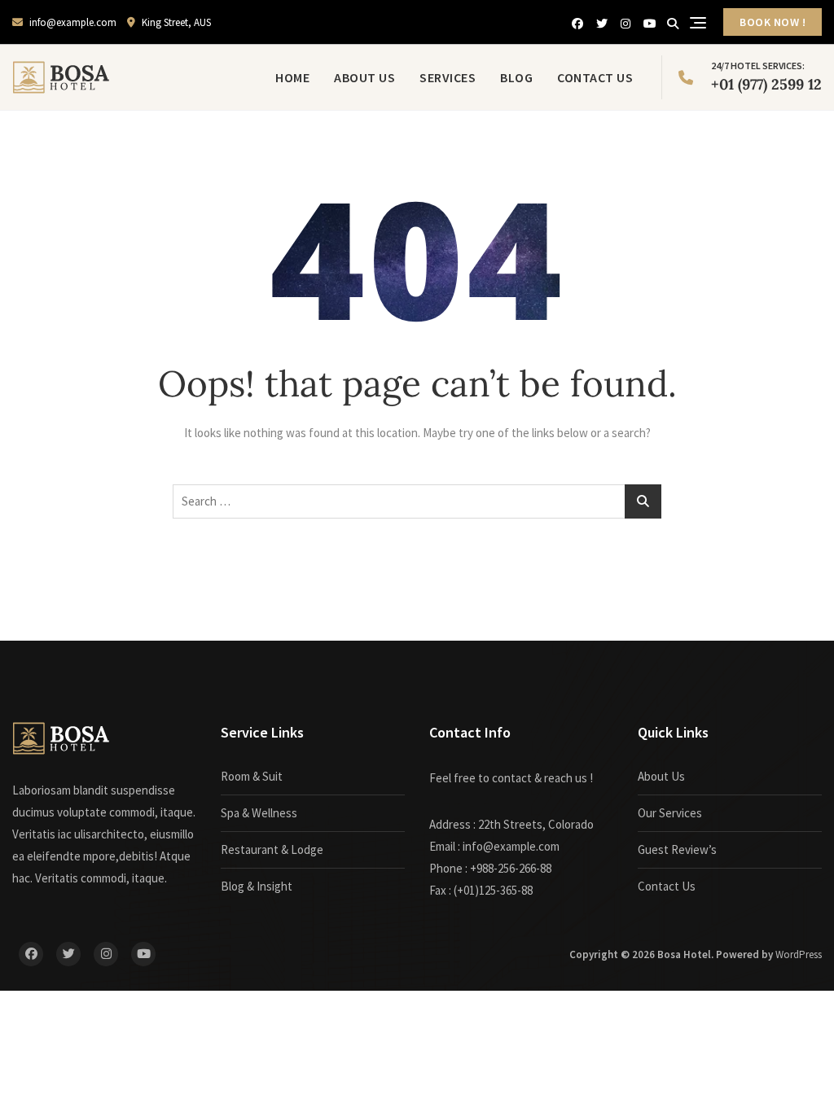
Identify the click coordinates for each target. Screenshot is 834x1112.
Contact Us (595, 77)
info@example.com (71, 22)
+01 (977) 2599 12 (766, 76)
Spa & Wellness (259, 813)
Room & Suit (252, 776)
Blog (516, 77)
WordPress (798, 954)
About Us (364, 77)
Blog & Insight (256, 886)
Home (292, 77)
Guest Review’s (677, 849)
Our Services (670, 813)
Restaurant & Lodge (272, 849)
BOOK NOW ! (772, 22)
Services (447, 77)
